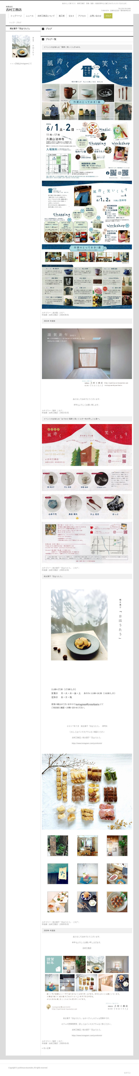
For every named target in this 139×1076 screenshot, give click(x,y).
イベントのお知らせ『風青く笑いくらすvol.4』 (62, 47)
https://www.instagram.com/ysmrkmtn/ (87, 743)
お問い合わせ (95, 16)
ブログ (108, 16)
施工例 (61, 16)
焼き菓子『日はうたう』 (62, 568)
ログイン (127, 1073)
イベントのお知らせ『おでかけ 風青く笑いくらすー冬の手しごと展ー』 (72, 419)
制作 (54, 410)
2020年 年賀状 (49, 931)
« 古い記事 (46, 1048)
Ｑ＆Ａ (71, 16)
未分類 (55, 313)
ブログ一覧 (50, 39)
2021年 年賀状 (49, 321)
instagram (24, 64)
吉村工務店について (46, 16)
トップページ (16, 16)
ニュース (30, 16)
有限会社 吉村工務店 (24, 8)
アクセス (82, 16)
